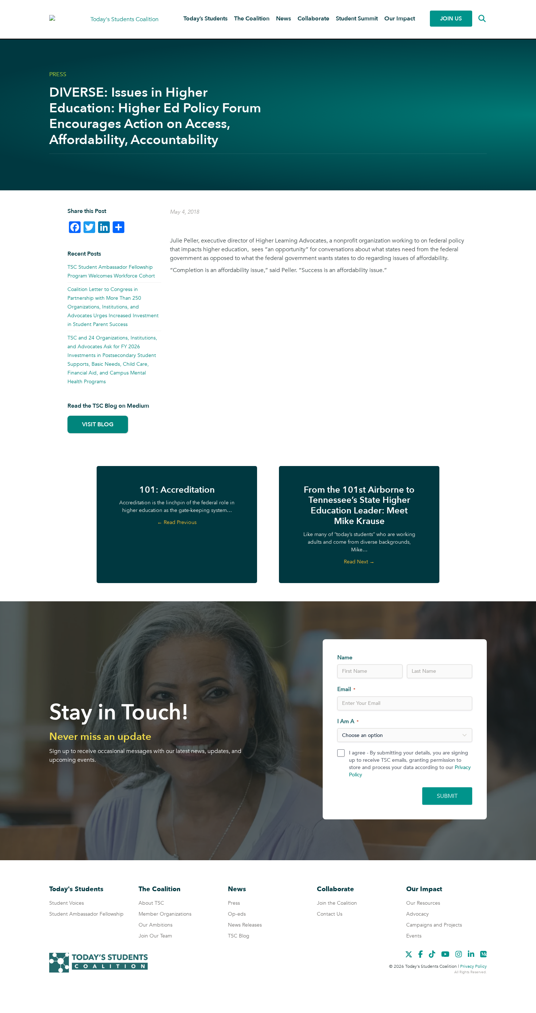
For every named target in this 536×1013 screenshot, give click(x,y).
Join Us (451, 18)
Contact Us (329, 914)
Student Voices (66, 903)
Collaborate (313, 18)
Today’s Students (205, 18)
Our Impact (399, 18)
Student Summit (357, 18)
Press (57, 74)
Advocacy (417, 914)
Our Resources (423, 903)
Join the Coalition (337, 903)
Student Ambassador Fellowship (86, 914)
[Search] (476, 18)
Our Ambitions (155, 924)
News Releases (245, 924)
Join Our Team (155, 935)
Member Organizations (165, 914)
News (283, 18)
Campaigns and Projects (434, 924)
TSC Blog (238, 935)
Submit (447, 796)
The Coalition (251, 18)
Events (414, 935)
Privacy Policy (473, 966)
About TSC (151, 903)
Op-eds (237, 914)
